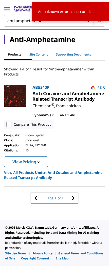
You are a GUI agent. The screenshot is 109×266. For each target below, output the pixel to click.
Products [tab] (14, 54)
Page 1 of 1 (54, 198)
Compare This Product (32, 124)
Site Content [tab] (38, 54)
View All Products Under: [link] (53, 175)
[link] (68, 96)
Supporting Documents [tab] (73, 54)
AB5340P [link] (40, 87)
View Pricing (24, 162)
